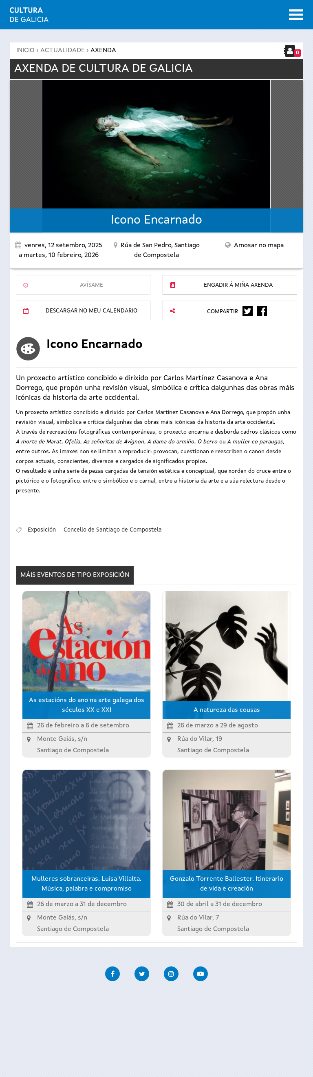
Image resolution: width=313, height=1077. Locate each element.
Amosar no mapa (259, 245)
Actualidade (62, 50)
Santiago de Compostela (73, 750)
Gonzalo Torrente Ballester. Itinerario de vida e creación (226, 884)
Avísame (91, 285)
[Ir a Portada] (29, 17)
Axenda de (103, 69)
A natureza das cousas (227, 710)
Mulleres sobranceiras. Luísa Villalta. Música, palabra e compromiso (86, 884)
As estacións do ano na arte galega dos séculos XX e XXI (86, 705)
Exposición (42, 530)
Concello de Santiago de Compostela (113, 530)
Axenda (103, 50)
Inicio (25, 50)
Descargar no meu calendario (91, 311)
